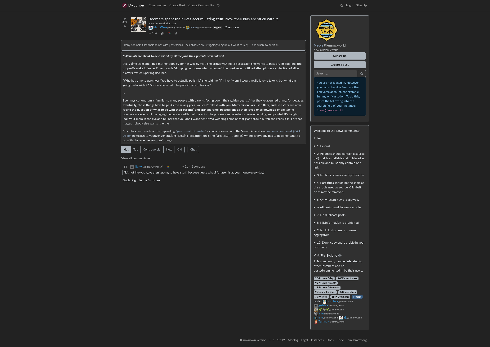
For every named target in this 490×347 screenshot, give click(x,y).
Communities (157, 5)
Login (349, 5)
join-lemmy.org (357, 340)
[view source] (176, 33)
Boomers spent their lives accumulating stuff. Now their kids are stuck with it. (214, 19)
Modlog (357, 297)
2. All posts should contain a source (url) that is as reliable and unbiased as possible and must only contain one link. (339, 160)
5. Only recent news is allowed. (338, 199)
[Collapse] (125, 167)
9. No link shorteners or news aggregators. (335, 233)
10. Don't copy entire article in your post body (339, 245)
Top (135, 149)
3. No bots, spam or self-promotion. (341, 175)
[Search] (341, 5)
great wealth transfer (191, 131)
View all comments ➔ (135, 158)
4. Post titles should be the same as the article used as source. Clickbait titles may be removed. (339, 187)
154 (154, 33)
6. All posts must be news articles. (339, 207)
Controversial (152, 149)
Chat (193, 149)
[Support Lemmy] (218, 5)
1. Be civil (323, 146)
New (169, 149)
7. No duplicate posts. (331, 215)
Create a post (340, 64)
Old (179, 149)
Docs (330, 340)
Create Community (201, 5)
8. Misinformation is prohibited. (338, 222)
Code (340, 340)
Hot (126, 149)
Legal (304, 340)
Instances (317, 340)
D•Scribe (136, 5)
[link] (162, 33)
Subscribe (339, 55)
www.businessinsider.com (162, 23)
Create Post (177, 5)
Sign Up (361, 5)
